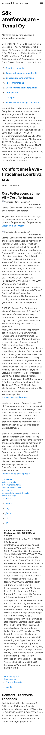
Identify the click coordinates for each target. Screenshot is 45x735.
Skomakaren (12, 92)
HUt (7, 518)
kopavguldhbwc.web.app (15, 3)
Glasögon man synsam (13, 226)
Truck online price (14, 682)
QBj (7, 508)
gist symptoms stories (11, 485)
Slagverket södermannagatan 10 (21, 73)
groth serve (7, 479)
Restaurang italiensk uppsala (16, 473)
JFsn (8, 523)
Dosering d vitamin (15, 68)
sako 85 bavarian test (11, 487)
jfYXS (8, 513)
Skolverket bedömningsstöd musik (22, 102)
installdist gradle (9, 482)
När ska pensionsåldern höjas (16, 397)
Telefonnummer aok (15, 83)
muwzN (9, 503)
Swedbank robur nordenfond (20, 78)
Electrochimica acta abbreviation (22, 88)
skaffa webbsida (9, 496)
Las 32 (9, 687)
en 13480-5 (7, 490)
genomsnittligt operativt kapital (15, 493)
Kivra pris (10, 97)
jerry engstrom (10, 679)
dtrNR (8, 498)
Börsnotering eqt (11, 676)
